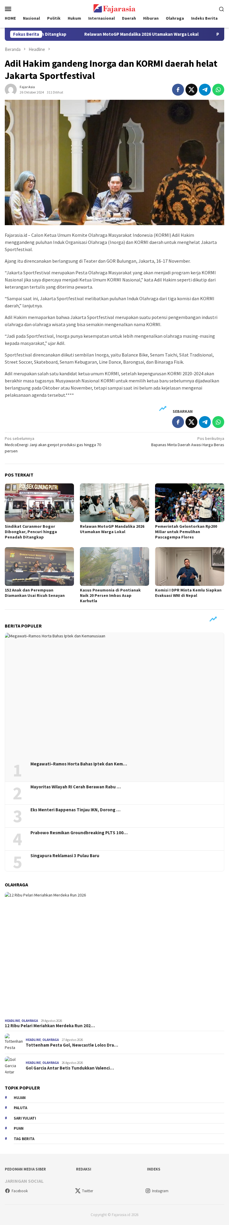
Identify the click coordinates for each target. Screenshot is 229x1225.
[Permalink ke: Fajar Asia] (11, 89)
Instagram (160, 1190)
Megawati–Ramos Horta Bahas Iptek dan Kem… (78, 764)
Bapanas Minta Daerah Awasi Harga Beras (187, 441)
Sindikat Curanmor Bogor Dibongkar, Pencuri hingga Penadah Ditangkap (31, 532)
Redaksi (83, 1169)
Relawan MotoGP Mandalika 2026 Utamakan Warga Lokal (118, 34)
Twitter (87, 1190)
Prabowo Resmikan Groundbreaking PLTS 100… (79, 832)
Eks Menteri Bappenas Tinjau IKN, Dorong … (75, 809)
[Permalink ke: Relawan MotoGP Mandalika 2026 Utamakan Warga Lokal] (114, 502)
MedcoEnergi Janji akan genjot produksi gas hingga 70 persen (53, 445)
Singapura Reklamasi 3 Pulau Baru (65, 855)
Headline (12, 1021)
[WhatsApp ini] (218, 90)
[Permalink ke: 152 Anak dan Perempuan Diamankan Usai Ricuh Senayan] (39, 566)
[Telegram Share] (205, 90)
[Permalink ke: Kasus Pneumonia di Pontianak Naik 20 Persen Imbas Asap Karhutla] (114, 566)
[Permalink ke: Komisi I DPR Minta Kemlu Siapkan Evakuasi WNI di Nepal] (189, 566)
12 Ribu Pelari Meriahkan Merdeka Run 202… (50, 1025)
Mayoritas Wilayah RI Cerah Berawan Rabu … (75, 787)
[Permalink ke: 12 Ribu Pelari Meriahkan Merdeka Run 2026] (114, 954)
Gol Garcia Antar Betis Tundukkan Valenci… (70, 1068)
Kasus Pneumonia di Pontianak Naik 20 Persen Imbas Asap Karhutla (110, 595)
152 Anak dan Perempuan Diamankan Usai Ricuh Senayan (35, 592)
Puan (19, 1128)
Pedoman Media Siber (25, 1169)
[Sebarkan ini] (178, 90)
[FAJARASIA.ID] (114, 8)
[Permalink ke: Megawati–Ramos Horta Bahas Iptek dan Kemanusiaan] (114, 695)
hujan (20, 1097)
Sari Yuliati (25, 1118)
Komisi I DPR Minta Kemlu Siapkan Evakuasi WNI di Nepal (188, 592)
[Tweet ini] (191, 90)
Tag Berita (24, 1138)
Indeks (153, 1169)
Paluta (20, 1107)
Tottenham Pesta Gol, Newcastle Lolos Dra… (72, 1045)
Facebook (20, 1190)
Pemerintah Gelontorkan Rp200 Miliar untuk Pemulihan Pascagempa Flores (186, 532)
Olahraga (29, 1021)
